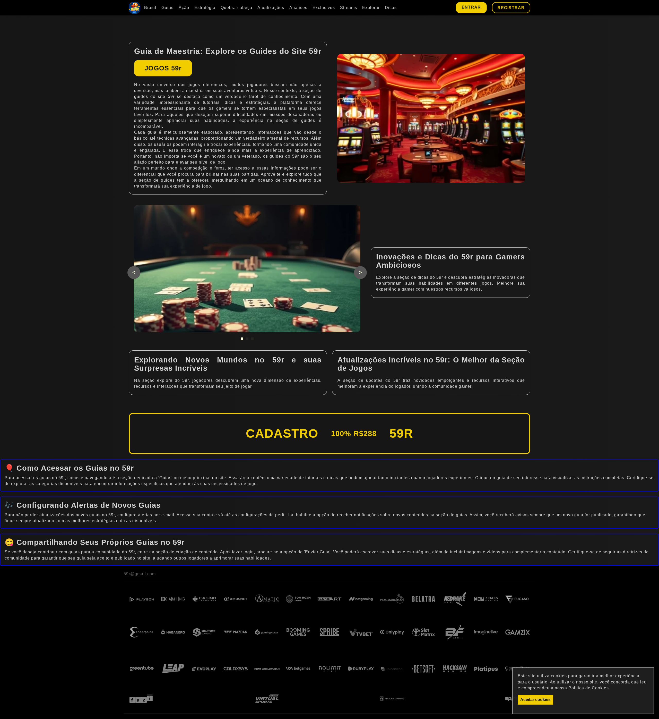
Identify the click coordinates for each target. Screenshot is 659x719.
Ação (184, 7)
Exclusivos (324, 7)
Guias (167, 7)
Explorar (371, 7)
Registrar (511, 7)
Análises (298, 7)
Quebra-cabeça (236, 7)
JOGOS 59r (163, 68)
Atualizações (270, 7)
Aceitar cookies (535, 699)
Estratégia (204, 7)
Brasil (150, 7)
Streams (348, 7)
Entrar (471, 7)
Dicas (391, 7)
